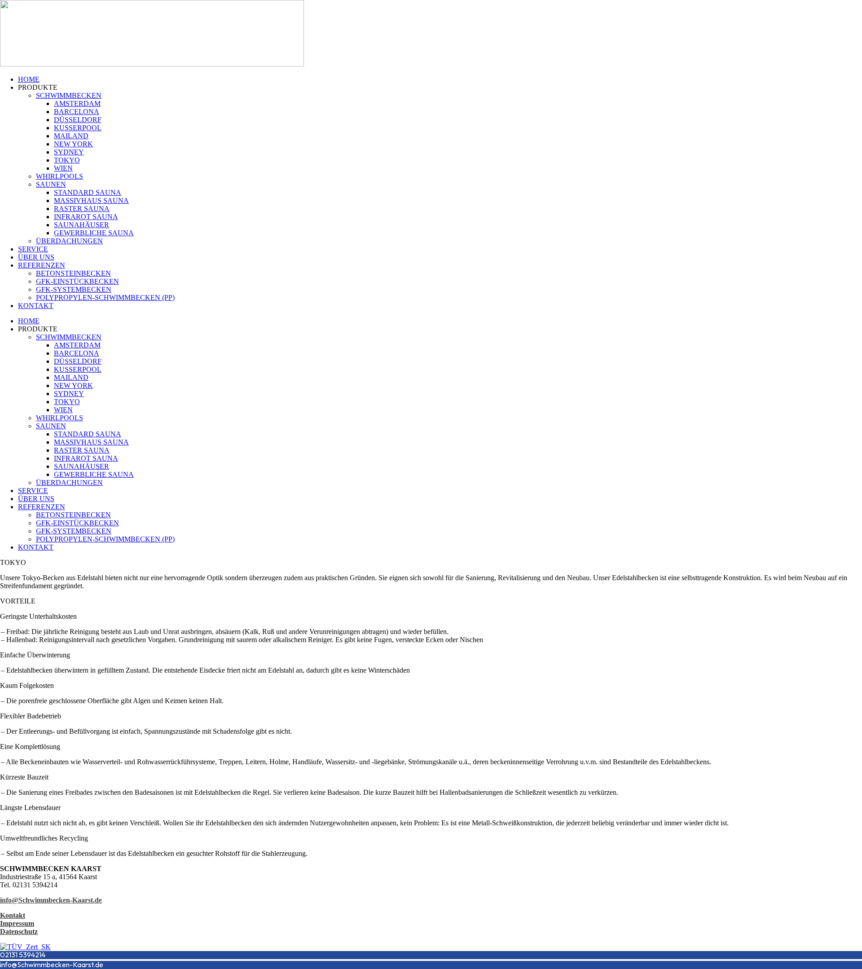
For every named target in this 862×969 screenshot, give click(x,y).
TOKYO (67, 160)
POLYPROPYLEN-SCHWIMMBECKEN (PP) (105, 297)
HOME (29, 79)
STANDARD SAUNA (87, 192)
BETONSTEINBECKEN (73, 273)
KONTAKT (35, 305)
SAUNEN (51, 184)
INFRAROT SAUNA (86, 216)
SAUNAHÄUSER (81, 225)
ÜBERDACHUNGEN (69, 241)
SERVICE (33, 249)
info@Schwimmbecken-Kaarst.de (51, 964)
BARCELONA (76, 111)
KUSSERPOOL (77, 128)
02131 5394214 (22, 954)
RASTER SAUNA (82, 208)
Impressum (17, 923)
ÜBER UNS (36, 257)
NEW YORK (73, 144)
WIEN (63, 168)
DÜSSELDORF (77, 119)
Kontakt (12, 915)
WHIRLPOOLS (59, 176)
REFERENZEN (41, 265)
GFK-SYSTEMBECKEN (73, 289)
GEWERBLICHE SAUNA (94, 233)
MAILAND (71, 136)
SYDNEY (69, 152)
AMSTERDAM (77, 103)
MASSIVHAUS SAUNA (91, 200)
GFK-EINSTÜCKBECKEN (77, 281)
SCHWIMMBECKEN (68, 95)
